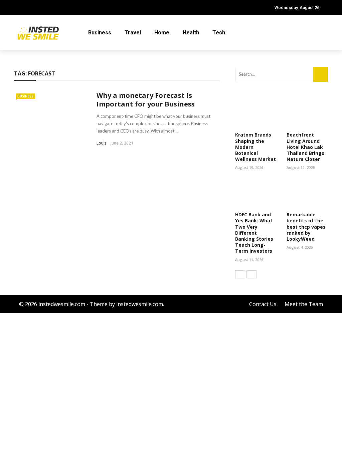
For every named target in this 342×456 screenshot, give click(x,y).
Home (161, 32)
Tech (218, 32)
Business (99, 32)
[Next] (251, 274)
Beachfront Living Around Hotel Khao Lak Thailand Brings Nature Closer (305, 147)
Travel (133, 32)
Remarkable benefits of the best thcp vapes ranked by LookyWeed (306, 226)
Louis (102, 143)
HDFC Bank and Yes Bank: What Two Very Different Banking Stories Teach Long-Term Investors (254, 232)
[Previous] (240, 274)
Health (191, 32)
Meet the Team (304, 304)
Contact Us (263, 304)
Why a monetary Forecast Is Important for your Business (146, 99)
